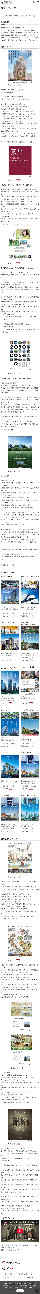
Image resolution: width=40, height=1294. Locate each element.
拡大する (14, 85)
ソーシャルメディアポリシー (26, 1277)
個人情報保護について (25, 1274)
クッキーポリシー (8, 1287)
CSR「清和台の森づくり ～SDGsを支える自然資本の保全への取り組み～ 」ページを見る (21, 331)
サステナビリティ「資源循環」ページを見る (15, 224)
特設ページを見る (8, 430)
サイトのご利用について (9, 1274)
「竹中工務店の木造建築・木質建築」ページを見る (17, 142)
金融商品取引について (8, 1277)
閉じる (20, 1290)
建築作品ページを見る (9, 565)
